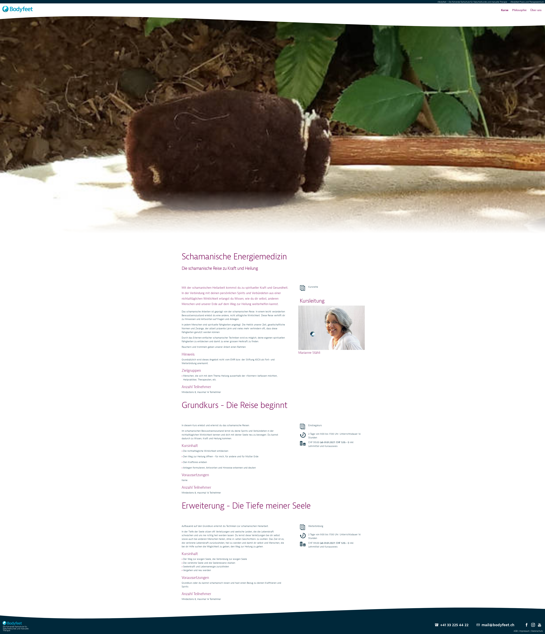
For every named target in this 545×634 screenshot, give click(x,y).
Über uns (536, 10)
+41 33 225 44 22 (454, 624)
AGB (516, 631)
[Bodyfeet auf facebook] (526, 625)
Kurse (504, 10)
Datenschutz (537, 631)
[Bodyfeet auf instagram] (533, 625)
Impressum (524, 631)
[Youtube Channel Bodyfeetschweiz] (539, 625)
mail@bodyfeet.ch (498, 624)
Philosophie (519, 10)
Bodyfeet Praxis (527, 2)
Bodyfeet (472, 2)
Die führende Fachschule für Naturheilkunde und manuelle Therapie (16, 628)
